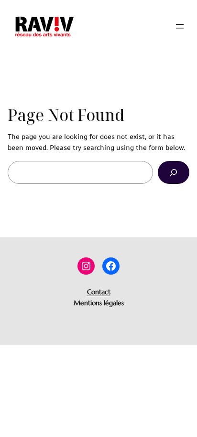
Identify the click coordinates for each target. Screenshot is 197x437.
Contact (98, 292)
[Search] (173, 172)
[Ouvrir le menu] (180, 26)
